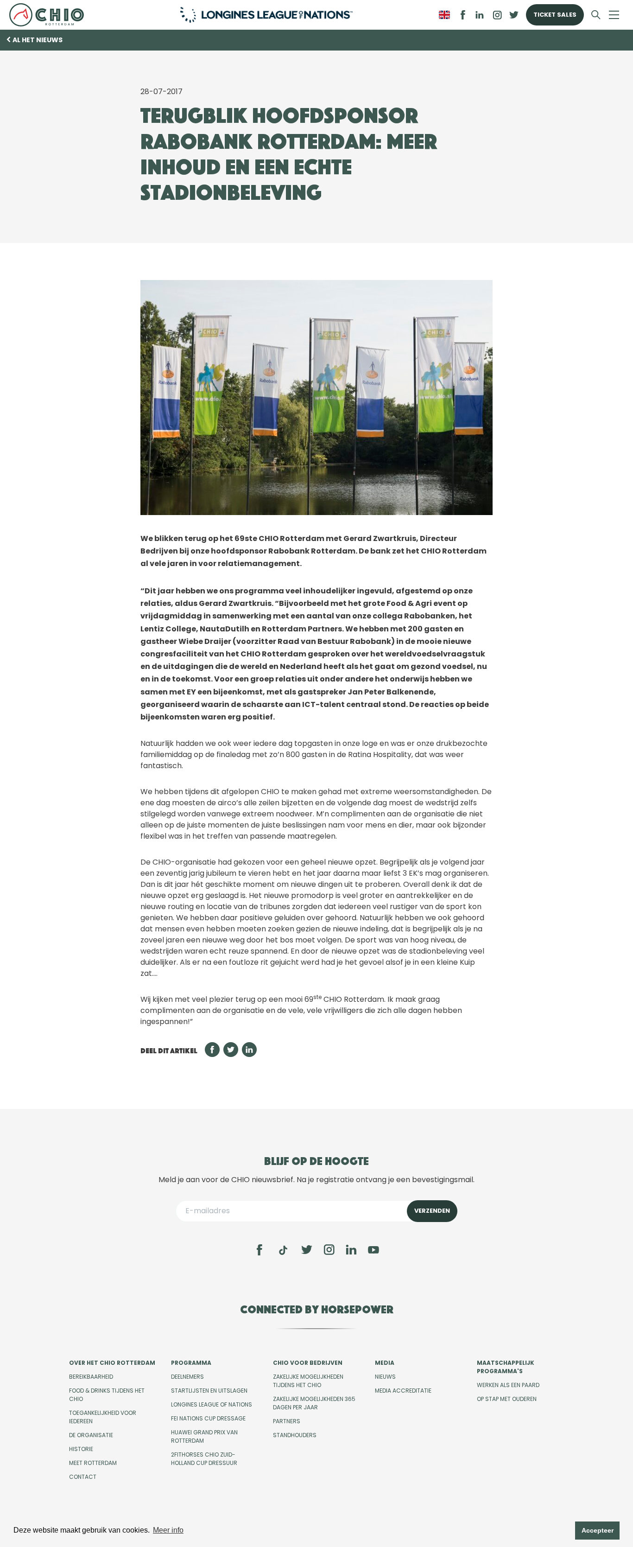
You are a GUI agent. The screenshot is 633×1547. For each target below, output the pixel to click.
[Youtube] (373, 1249)
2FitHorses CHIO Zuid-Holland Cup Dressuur (204, 1459)
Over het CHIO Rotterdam (112, 1363)
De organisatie (91, 1435)
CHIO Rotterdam (50, 14)
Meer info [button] (168, 1530)
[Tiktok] (283, 1250)
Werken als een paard (508, 1385)
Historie (81, 1449)
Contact (82, 1477)
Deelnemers (187, 1377)
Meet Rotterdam (93, 1463)
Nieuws (385, 1377)
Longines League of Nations (211, 1404)
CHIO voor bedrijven (307, 1363)
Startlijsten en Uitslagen (209, 1390)
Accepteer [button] (598, 1530)
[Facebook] (259, 1249)
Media (384, 1363)
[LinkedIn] (479, 15)
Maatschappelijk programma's (505, 1367)
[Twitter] (306, 1249)
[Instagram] (329, 1249)
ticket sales (554, 14)
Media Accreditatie (403, 1390)
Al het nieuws (38, 40)
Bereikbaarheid (91, 1377)
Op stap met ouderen (507, 1399)
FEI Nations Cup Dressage (208, 1418)
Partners (286, 1421)
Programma (191, 1363)
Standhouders (294, 1435)
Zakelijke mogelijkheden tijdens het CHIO (308, 1381)
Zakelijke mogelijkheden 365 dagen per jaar (314, 1403)
